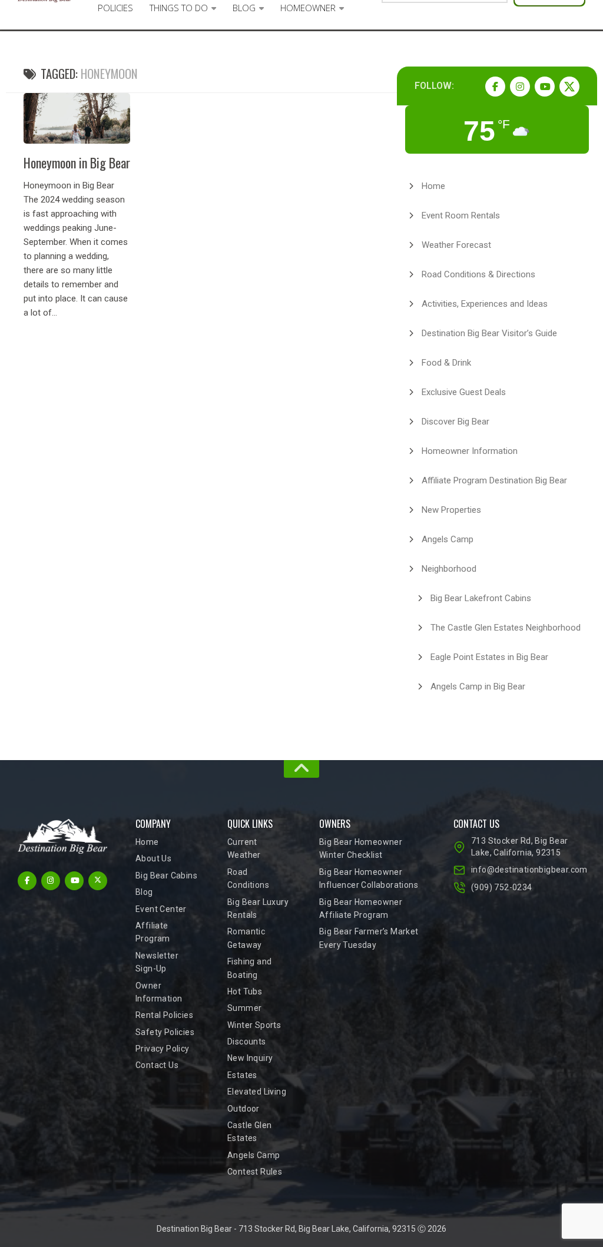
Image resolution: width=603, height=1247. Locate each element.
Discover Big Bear (455, 421)
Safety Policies (164, 1032)
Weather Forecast (456, 245)
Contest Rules (254, 1171)
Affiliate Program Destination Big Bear (494, 480)
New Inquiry (250, 1058)
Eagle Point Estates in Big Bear (489, 657)
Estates (242, 1075)
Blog (144, 892)
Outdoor (243, 1108)
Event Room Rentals (461, 215)
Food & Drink (446, 362)
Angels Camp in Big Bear (477, 686)
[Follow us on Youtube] (545, 87)
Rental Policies (164, 1015)
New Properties (451, 510)
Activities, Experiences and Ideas (485, 304)
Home (433, 186)
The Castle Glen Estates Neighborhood (505, 627)
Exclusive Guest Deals (464, 392)
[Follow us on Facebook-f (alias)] (495, 87)
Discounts (246, 1041)
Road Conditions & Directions (478, 274)
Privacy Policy (162, 1048)
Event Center (161, 909)
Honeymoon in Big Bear (77, 162)
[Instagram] (520, 87)
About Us (153, 858)
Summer (244, 1008)
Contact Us (156, 1065)
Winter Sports (254, 1025)
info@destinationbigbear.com (528, 869)
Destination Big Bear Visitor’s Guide (489, 333)
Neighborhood (449, 568)
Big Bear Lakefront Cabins (480, 598)
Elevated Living (256, 1091)
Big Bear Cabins (166, 875)
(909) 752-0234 (501, 887)
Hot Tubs (244, 991)
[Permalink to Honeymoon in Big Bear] (77, 118)
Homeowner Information (470, 451)
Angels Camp (447, 539)
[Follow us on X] (569, 87)
